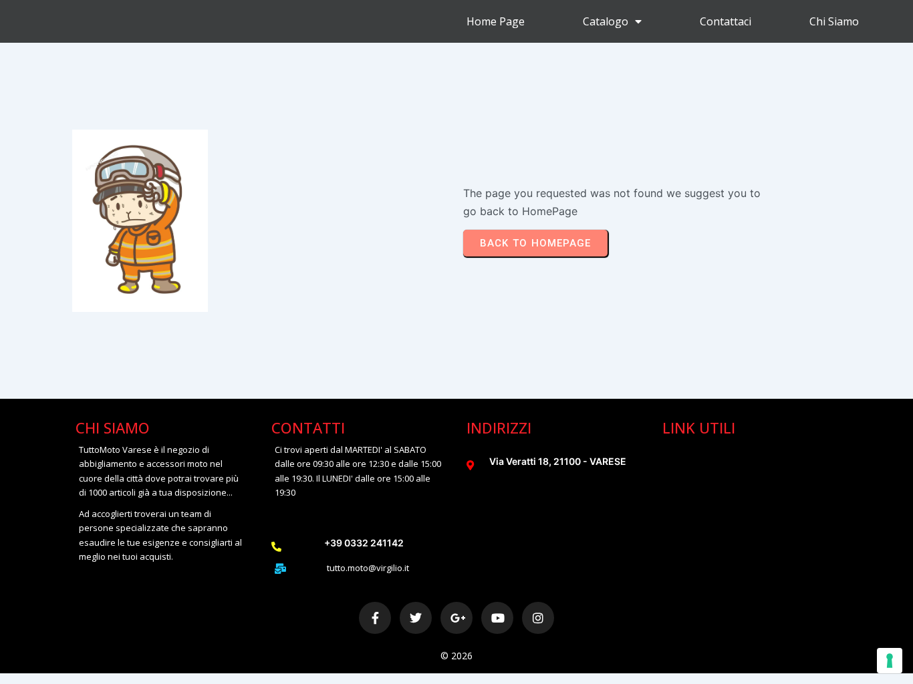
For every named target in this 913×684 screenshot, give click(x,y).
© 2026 (456, 655)
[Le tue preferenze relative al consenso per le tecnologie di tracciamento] (889, 660)
